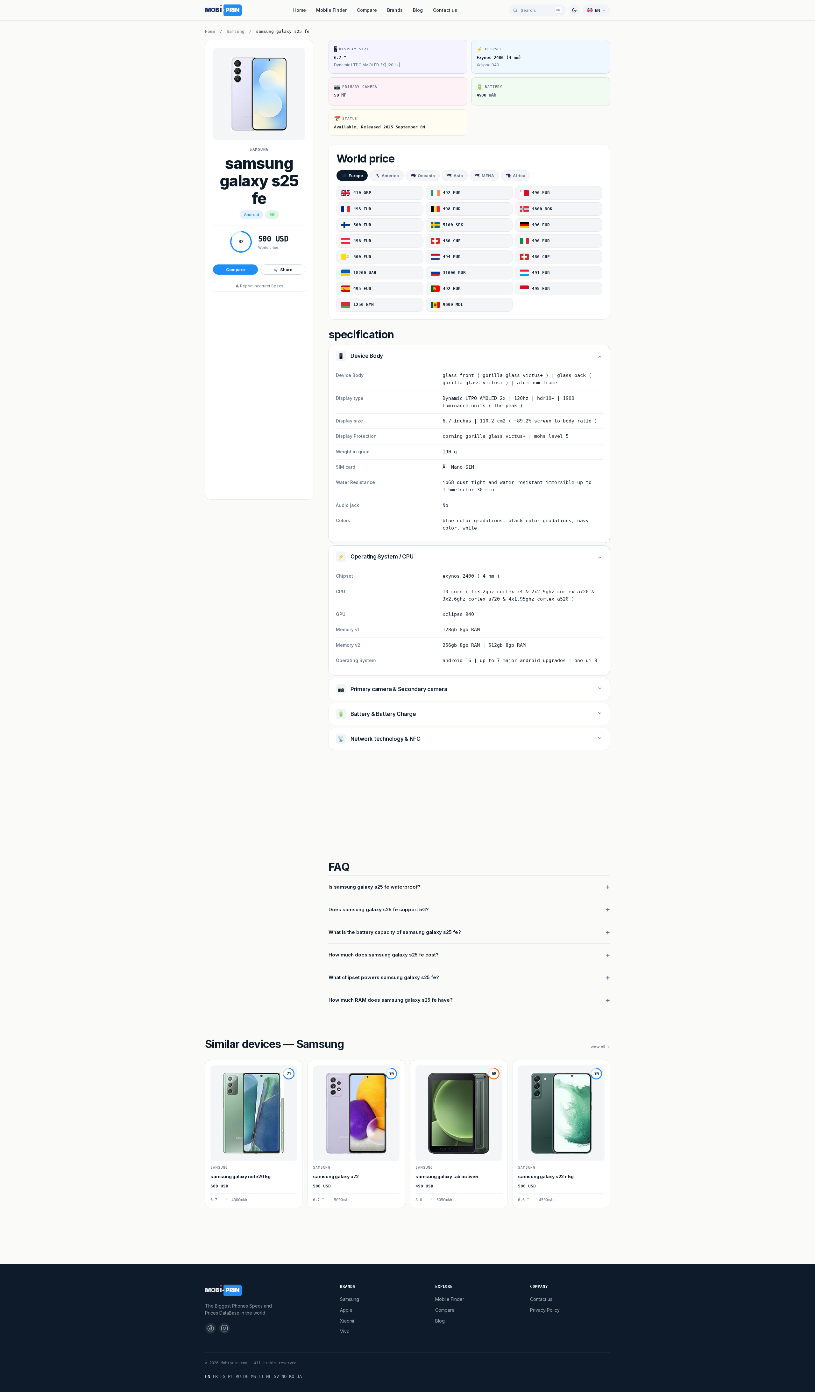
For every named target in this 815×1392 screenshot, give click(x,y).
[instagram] (224, 1328)
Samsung (235, 31)
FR (215, 1376)
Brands (395, 10)
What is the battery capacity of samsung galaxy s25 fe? (395, 932)
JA (299, 1376)
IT (261, 1376)
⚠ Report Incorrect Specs (259, 286)
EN (207, 1376)
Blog (418, 10)
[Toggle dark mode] (574, 10)
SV (276, 1376)
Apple (346, 1310)
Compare (367, 10)
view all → (600, 1046)
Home (299, 10)
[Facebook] (210, 1328)
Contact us (445, 10)
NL (268, 1376)
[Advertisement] (259, 396)
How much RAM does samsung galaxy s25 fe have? (391, 1000)
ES (222, 1376)
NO (284, 1376)
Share (286, 269)
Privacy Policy (545, 1310)
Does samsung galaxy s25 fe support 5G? (379, 909)
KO (291, 1376)
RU (238, 1376)
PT (230, 1376)
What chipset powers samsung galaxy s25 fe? (384, 977)
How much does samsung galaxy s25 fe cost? (384, 955)
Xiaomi (347, 1320)
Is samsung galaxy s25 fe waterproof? (375, 887)
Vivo (345, 1331)
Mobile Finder (331, 10)
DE (245, 1376)
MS (253, 1376)
